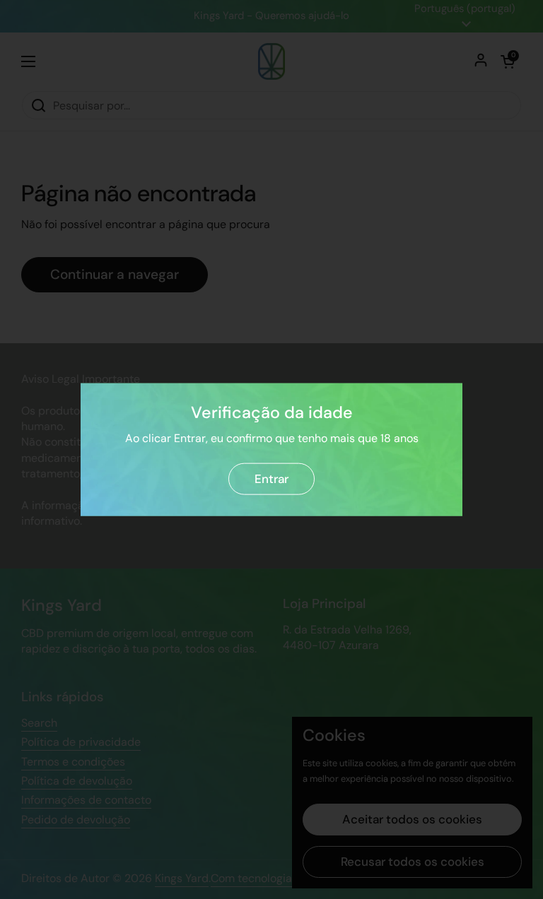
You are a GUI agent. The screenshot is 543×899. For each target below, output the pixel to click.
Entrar (271, 479)
